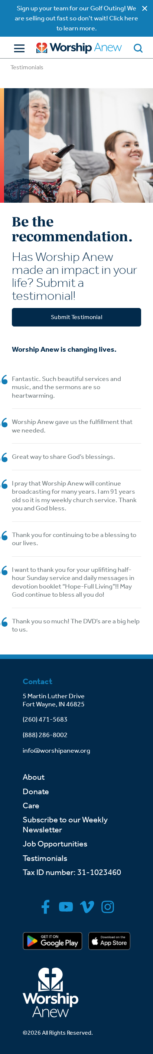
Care (31, 806)
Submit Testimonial (76, 317)
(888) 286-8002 (45, 735)
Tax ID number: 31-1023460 (72, 872)
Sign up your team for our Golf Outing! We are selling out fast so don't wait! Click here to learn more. (76, 18)
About (34, 777)
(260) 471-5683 (45, 719)
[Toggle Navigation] (17, 48)
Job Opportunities (55, 844)
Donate (36, 791)
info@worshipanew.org (56, 750)
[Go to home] (79, 48)
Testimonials (45, 858)
